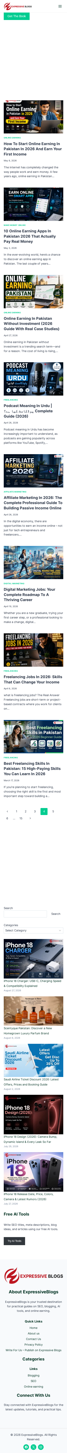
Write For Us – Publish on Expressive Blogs (33, 1350)
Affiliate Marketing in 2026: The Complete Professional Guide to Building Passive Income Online (33, 502)
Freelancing (11, 400)
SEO (33, 1381)
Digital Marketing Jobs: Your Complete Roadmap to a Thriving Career (29, 594)
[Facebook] (26, 1447)
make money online (15, 225)
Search (8, 908)
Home (33, 1327)
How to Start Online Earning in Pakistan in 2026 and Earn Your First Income (33, 149)
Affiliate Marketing (15, 492)
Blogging (33, 1375)
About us (33, 1333)
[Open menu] (60, 6)
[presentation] (33, 117)
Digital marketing (14, 583)
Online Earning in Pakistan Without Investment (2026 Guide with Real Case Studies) (32, 323)
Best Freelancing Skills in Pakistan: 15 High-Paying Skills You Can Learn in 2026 (32, 768)
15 (20, 818)
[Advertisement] (33, 59)
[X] (33, 1447)
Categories (11, 925)
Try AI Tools (14, 1241)
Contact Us (33, 1339)
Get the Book (16, 16)
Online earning (12, 138)
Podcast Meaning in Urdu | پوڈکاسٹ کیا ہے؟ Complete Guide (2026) (28, 410)
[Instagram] (41, 1447)
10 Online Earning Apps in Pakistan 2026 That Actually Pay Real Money (30, 236)
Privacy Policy (33, 1344)
